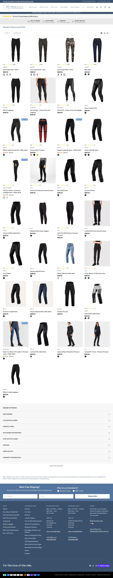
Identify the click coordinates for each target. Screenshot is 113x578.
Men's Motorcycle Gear (10, 518)
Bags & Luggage (8, 524)
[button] (44, 7)
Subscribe (92, 496)
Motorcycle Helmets (9, 527)
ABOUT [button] (92, 506)
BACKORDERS (7, 414)
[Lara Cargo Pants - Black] (16, 50)
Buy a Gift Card (8, 533)
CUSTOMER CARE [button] (30, 506)
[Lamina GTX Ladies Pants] (43, 334)
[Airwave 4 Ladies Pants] (16, 294)
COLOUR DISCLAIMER (10, 420)
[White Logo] (7, 198)
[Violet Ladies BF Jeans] (97, 130)
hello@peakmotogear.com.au (99, 531)
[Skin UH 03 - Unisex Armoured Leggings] (70, 90)
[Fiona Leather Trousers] (43, 130)
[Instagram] (96, 565)
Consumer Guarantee (76, 575)
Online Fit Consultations (32, 524)
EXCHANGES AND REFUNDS (12, 433)
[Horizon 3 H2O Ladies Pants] (16, 213)
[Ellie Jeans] (97, 50)
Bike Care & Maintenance (11, 530)
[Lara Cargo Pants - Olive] (43, 50)
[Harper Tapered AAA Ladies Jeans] (43, 294)
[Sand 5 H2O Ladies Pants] (97, 294)
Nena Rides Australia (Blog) (33, 547)
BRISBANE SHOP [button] (73, 506)
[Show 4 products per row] (108, 33)
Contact (27, 509)
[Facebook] (90, 565)
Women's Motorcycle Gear (11, 515)
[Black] (4, 75)
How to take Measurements (33, 521)
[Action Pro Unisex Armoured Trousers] (43, 171)
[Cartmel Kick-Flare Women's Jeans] (97, 213)
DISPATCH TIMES (8, 426)
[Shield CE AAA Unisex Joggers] (43, 213)
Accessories (6, 521)
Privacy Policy (90, 575)
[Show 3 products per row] (104, 33)
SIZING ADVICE (8, 451)
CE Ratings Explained (31, 541)
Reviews (27, 515)
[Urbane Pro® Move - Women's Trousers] (97, 334)
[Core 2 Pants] (16, 253)
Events (27, 550)
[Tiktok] (93, 565)
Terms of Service (103, 575)
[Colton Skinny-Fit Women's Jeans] (97, 253)
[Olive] (7, 75)
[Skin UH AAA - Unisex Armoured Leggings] (43, 90)
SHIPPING (6, 445)
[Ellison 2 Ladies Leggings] (16, 374)
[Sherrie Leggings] (16, 90)
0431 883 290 (51, 539)
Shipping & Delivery (31, 527)
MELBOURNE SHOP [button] (52, 506)
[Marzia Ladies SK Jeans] (43, 253)
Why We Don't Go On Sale (33, 544)
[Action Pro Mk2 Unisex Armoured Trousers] (70, 213)
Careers (27, 553)
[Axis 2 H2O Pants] (70, 171)
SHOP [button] (5, 506)
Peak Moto (60, 575)
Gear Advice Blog (30, 538)
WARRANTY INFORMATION (12, 457)
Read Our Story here (96, 521)
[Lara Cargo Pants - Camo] (70, 50)
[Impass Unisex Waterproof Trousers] (70, 334)
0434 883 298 (73, 539)
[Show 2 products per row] (101, 33)
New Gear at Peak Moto (10, 512)
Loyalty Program (30, 518)
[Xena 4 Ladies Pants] (97, 90)
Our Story (28, 512)
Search (5, 509)
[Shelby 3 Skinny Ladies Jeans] (70, 253)
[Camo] (10, 75)
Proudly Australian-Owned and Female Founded (18, 1)
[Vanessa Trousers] (70, 294)
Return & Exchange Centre (33, 535)
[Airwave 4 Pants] (97, 171)
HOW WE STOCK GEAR (10, 439)
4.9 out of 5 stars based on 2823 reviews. (25, 16)
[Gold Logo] (4, 198)
